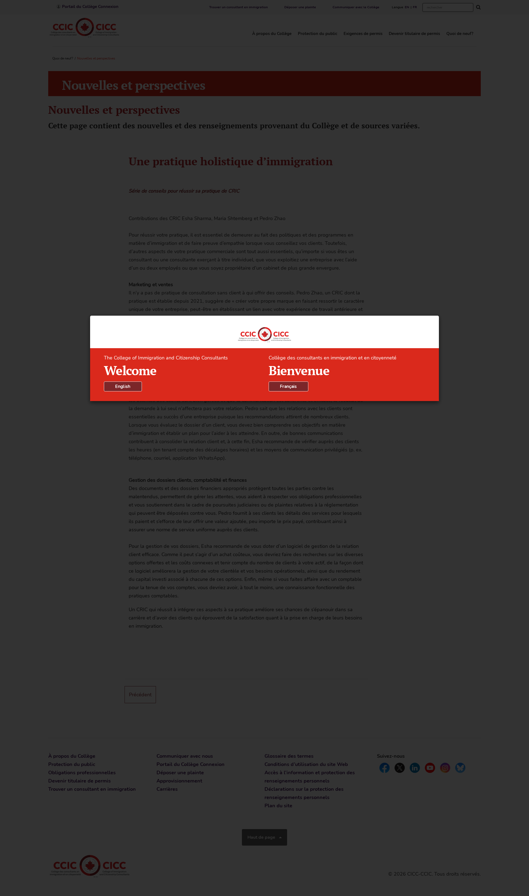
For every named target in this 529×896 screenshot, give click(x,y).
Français (288, 386)
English (122, 386)
